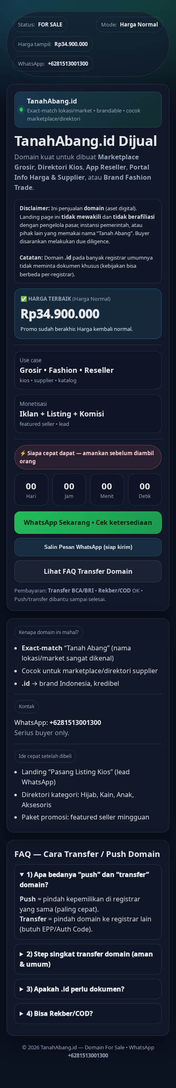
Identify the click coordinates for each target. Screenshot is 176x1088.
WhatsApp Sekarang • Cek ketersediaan (88, 522)
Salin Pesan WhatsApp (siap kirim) (88, 547)
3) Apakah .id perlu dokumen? (75, 988)
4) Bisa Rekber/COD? (60, 1013)
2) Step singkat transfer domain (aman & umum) (86, 959)
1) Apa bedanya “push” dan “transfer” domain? (84, 879)
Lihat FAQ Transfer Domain (88, 571)
